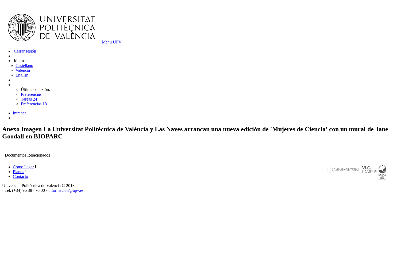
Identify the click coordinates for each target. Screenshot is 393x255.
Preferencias (31, 94)
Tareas (29, 99)
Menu (107, 42)
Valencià (23, 70)
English (22, 75)
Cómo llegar (23, 167)
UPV (117, 42)
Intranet (19, 113)
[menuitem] (202, 113)
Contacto (20, 176)
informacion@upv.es (65, 190)
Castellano (24, 65)
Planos (18, 171)
